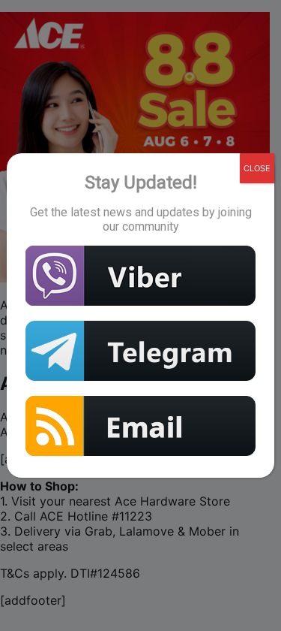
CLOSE (257, 168)
